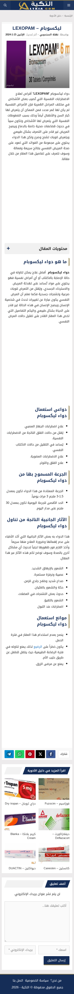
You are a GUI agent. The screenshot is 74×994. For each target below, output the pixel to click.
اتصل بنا (18, 980)
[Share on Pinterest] (30, 754)
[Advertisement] (37, 203)
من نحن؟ (55, 980)
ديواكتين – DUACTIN (22, 868)
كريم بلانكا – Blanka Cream (23, 836)
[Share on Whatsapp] (19, 754)
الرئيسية (68, 16)
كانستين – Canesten (56, 868)
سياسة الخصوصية (37, 980)
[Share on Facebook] (50, 754)
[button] (5, 5)
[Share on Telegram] (9, 754)
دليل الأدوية (55, 16)
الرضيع (38, 647)
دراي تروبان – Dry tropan (20, 803)
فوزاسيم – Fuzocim (57, 803)
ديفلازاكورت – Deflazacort (60, 836)
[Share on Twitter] (40, 754)
